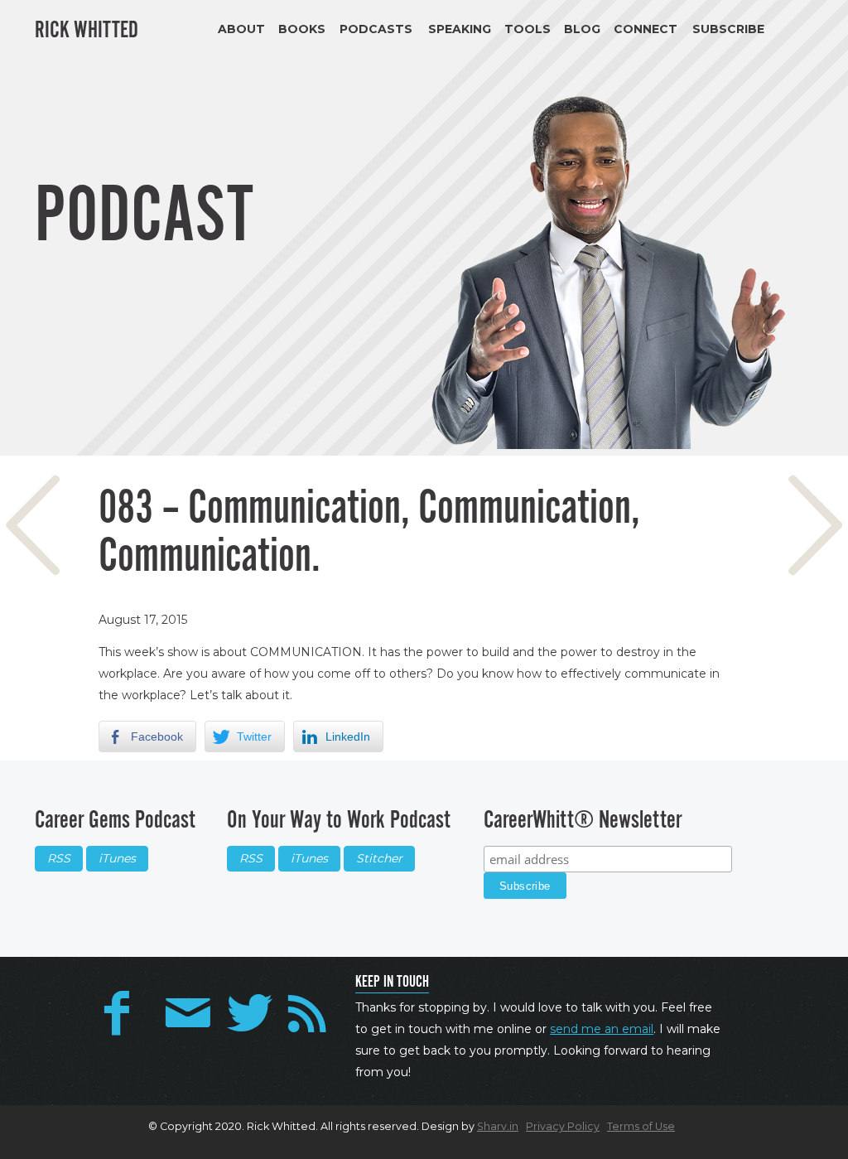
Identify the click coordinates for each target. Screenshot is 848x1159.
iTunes (117, 858)
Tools (527, 29)
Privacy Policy (563, 1126)
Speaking (459, 29)
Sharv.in (497, 1126)
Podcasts (376, 29)
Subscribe (728, 29)
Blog (582, 29)
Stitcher (379, 858)
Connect (645, 29)
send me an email (601, 1028)
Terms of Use (641, 1126)
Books (301, 29)
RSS (58, 858)
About (241, 29)
